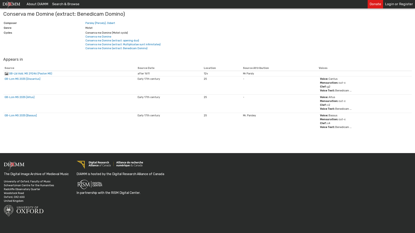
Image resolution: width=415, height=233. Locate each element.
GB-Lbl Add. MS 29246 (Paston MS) (30, 73)
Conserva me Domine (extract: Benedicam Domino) (116, 48)
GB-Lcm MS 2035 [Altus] (20, 97)
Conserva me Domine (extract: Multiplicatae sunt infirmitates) (122, 44)
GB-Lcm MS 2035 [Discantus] (22, 78)
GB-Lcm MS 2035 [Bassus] (21, 115)
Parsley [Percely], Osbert (100, 23)
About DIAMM (37, 4)
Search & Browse (65, 4)
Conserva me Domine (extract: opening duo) (112, 40)
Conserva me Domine (98, 36)
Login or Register (399, 4)
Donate (375, 4)
